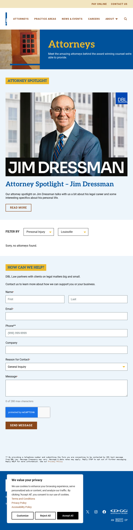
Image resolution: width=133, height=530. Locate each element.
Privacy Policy (19, 502)
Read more (20, 209)
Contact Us (119, 4)
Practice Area (34, 231)
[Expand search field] (125, 18)
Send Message (21, 425)
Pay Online (99, 4)
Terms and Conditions (23, 498)
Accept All (67, 515)
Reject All (45, 515)
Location (66, 231)
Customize (23, 515)
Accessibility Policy (22, 507)
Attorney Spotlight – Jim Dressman (60, 184)
